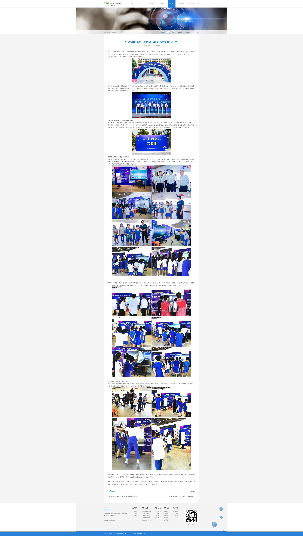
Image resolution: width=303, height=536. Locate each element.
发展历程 (134, 515)
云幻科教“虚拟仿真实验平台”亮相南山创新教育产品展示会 (125, 496)
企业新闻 (114, 32)
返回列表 (114, 491)
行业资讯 (180, 32)
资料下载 (156, 515)
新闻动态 (109, 32)
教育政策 (171, 32)
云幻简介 (134, 511)
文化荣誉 (134, 513)
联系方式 (175, 511)
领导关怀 (196, 32)
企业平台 (175, 515)
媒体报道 (188, 32)
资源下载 (156, 517)
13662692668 (109, 510)
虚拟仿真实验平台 (146, 520)
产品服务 (156, 513)
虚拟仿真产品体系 (146, 511)
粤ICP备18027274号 (141, 533)
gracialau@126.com (111, 520)
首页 (105, 32)
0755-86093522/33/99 (111, 515)
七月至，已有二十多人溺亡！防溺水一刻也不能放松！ (182, 496)
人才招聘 (175, 513)
